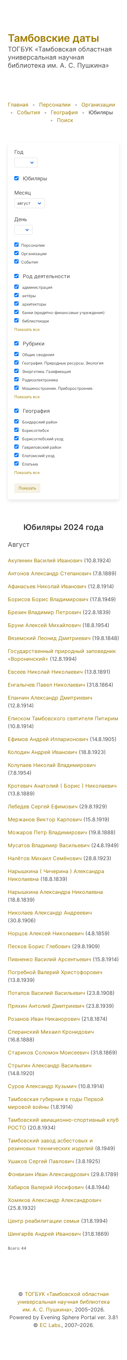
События (28, 112)
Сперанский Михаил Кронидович (51, 1031)
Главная (18, 104)
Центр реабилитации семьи (43, 1221)
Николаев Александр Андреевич (50, 912)
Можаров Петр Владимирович (47, 832)
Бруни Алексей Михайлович (44, 625)
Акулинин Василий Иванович (45, 560)
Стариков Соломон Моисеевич (48, 1052)
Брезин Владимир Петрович (44, 612)
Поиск (65, 120)
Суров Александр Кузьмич (42, 1086)
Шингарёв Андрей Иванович (44, 1234)
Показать (27, 488)
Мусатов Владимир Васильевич (49, 845)
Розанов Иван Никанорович (44, 1019)
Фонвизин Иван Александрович (48, 1174)
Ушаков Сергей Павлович (41, 1161)
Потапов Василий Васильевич (46, 993)
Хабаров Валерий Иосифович (46, 1187)
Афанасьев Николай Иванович (47, 586)
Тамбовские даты (53, 38)
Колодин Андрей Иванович (42, 752)
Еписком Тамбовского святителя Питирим (63, 718)
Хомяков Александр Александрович (54, 1200)
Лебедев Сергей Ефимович (43, 806)
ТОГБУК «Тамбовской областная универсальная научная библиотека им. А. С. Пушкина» (63, 1302)
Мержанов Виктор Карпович (45, 819)
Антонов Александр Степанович (49, 573)
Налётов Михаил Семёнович (45, 858)
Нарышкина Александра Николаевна (55, 892)
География (64, 112)
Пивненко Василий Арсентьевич (49, 959)
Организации (98, 104)
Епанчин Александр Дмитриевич (50, 697)
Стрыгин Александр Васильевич (50, 1065)
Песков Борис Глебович (39, 946)
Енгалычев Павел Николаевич (46, 684)
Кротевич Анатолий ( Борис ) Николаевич (62, 785)
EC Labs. (51, 1325)
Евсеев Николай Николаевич (45, 672)
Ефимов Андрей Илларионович (48, 739)
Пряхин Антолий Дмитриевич (46, 1006)
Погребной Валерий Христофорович (55, 972)
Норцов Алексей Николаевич (46, 933)
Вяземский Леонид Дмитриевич (49, 638)
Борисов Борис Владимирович (48, 599)
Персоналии (55, 104)
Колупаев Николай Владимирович (52, 765)
